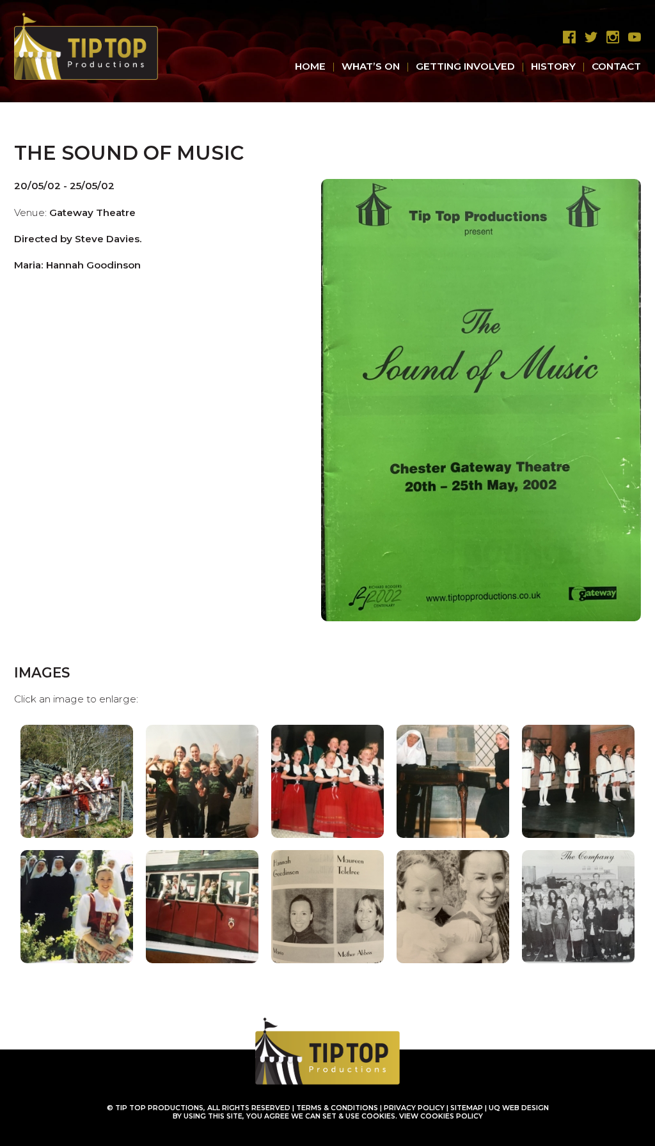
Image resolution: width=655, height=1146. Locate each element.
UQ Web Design (519, 1108)
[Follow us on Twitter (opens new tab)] (587, 37)
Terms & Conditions (337, 1108)
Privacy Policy (414, 1108)
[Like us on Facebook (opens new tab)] (566, 37)
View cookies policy (441, 1116)
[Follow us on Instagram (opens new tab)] (609, 37)
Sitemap (466, 1108)
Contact (616, 66)
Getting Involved (465, 66)
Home (310, 66)
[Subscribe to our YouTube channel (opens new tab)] (631, 37)
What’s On (371, 66)
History (553, 66)
